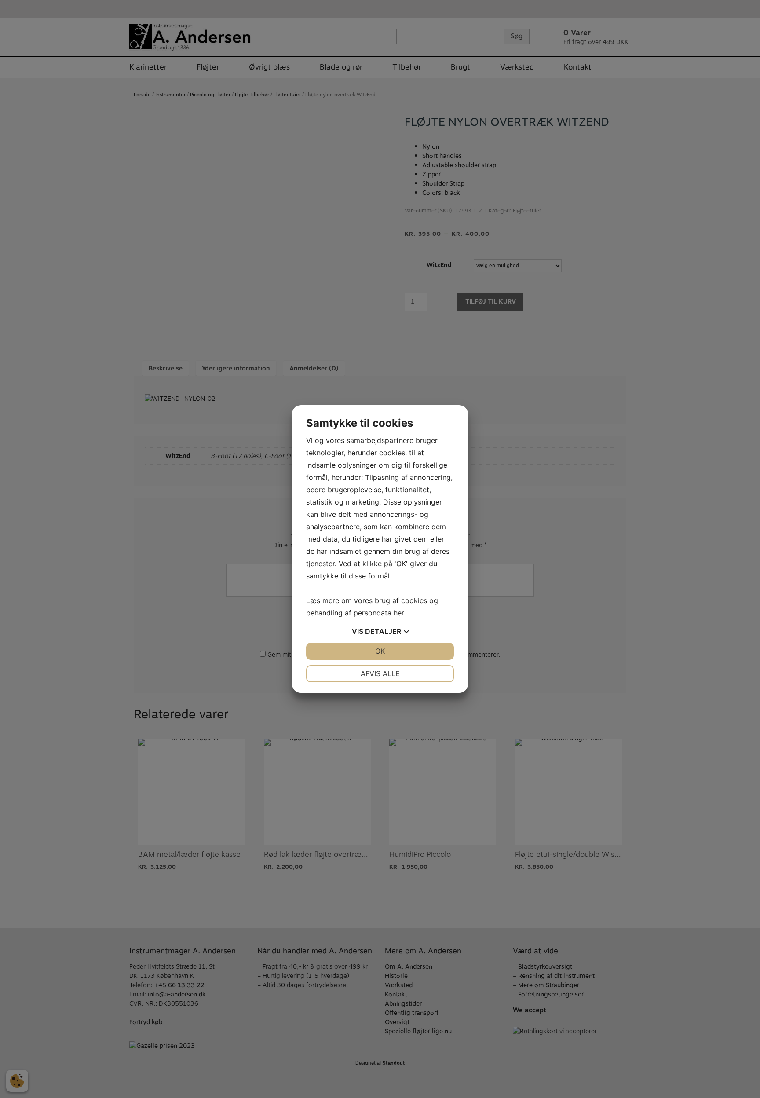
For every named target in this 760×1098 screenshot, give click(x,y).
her (399, 612)
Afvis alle (380, 673)
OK (380, 651)
